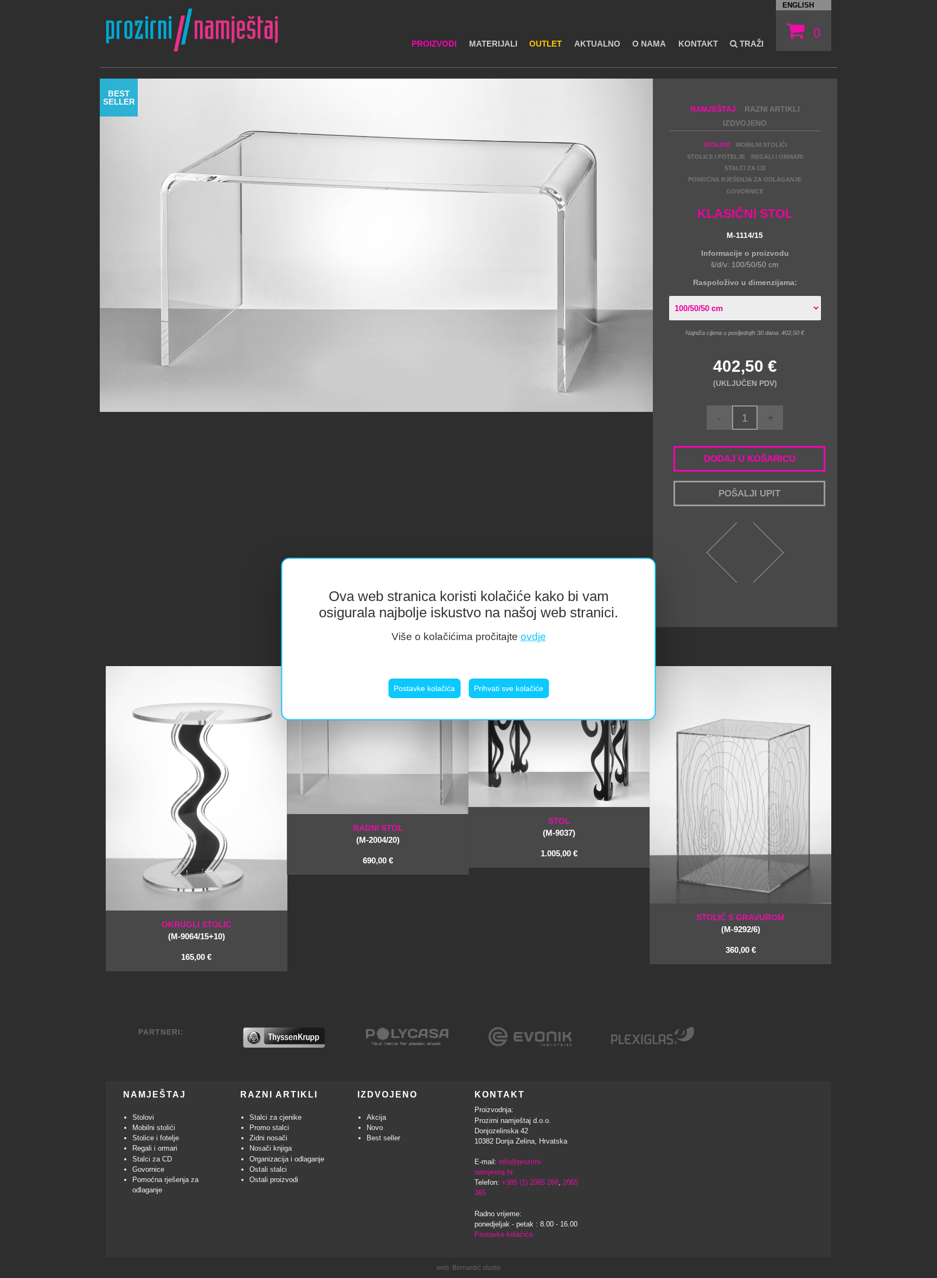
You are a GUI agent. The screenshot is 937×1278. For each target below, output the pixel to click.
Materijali (493, 43)
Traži (750, 43)
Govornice (745, 191)
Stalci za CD (745, 168)
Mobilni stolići (761, 144)
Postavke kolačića (424, 688)
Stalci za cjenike (275, 1117)
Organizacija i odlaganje (286, 1159)
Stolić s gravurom (740, 917)
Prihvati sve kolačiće (508, 688)
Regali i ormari (777, 156)
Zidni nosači (268, 1138)
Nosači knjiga (270, 1148)
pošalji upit (749, 493)
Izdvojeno (745, 123)
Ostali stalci (268, 1169)
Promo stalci (269, 1128)
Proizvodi (434, 43)
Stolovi (716, 144)
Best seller (383, 1138)
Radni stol (378, 827)
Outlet (545, 43)
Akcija (376, 1117)
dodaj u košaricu (749, 458)
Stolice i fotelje (716, 156)
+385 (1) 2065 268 (530, 1182)
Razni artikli (772, 109)
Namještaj (713, 109)
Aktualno (597, 43)
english (798, 5)
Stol (559, 820)
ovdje (533, 636)
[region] (468, 639)
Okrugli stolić (197, 924)
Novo (375, 1128)
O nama (649, 43)
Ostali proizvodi (273, 1180)
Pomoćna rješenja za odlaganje (744, 179)
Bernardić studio (476, 1267)
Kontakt (698, 43)
